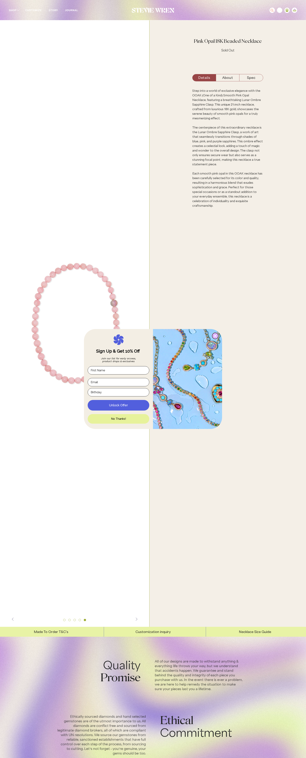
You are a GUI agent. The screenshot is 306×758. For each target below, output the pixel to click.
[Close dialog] (215, 336)
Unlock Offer (118, 405)
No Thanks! (118, 418)
